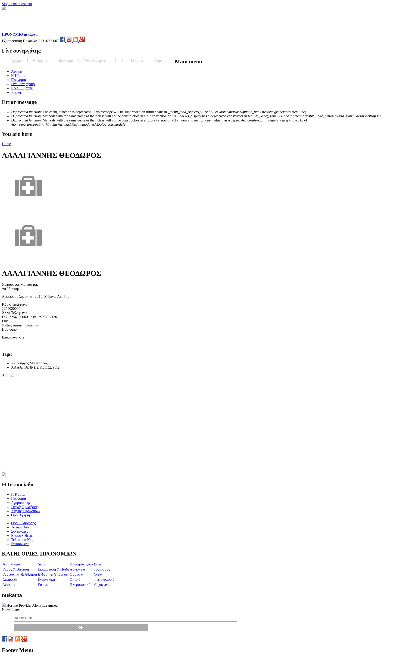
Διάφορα (9, 585)
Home (6, 144)
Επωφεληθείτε (22, 535)
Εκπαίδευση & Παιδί (53, 569)
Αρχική (16, 60)
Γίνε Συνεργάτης (97, 60)
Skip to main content (17, 4)
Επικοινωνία (20, 544)
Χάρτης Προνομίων (25, 511)
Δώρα (42, 564)
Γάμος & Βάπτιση (16, 569)
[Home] (31, 30)
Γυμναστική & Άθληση (20, 574)
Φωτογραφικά (104, 579)
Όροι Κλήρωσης (23, 523)
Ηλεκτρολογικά (81, 564)
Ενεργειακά (46, 579)
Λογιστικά (77, 569)
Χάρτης (160, 60)
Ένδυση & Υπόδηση (53, 574)
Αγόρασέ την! (21, 503)
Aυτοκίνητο (11, 564)
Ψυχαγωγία (102, 585)
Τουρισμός (102, 569)
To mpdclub (20, 527)
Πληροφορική (80, 585)
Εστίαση (44, 585)
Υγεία (98, 574)
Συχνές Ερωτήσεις (24, 507)
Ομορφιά (76, 574)
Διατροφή (10, 579)
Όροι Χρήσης (21, 515)
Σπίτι (97, 564)
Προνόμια (65, 60)
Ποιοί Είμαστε (132, 60)
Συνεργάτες (19, 531)
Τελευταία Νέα (22, 540)
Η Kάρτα (40, 60)
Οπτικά (75, 579)
